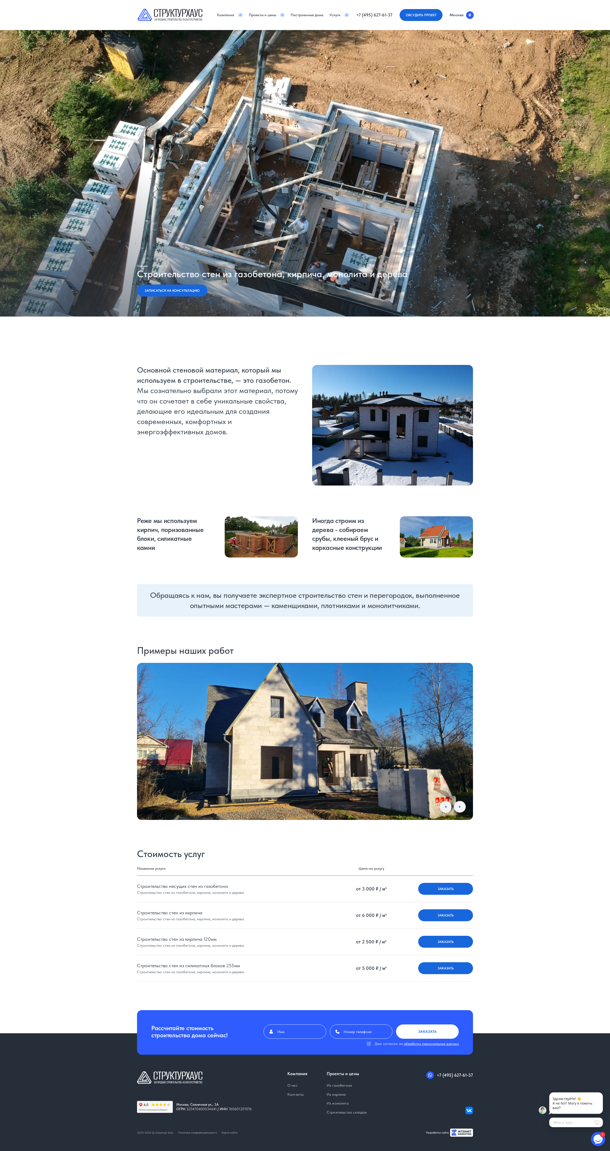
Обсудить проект (421, 15)
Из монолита (338, 1103)
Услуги (335, 15)
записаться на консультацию (172, 290)
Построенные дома (307, 15)
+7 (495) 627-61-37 (374, 15)
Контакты (295, 1094)
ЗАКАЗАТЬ (446, 889)
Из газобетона (339, 1085)
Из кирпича (336, 1094)
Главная (142, 265)
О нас (292, 1085)
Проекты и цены (262, 15)
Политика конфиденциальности (197, 1132)
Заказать (427, 1031)
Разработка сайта (437, 1132)
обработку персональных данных (431, 1044)
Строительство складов (347, 1112)
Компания (225, 15)
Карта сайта (230, 1132)
